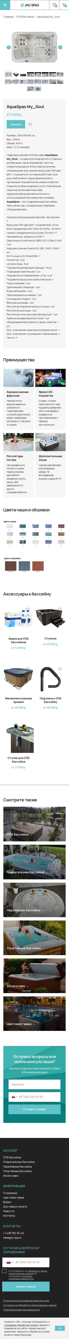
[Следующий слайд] (60, 47)
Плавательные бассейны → (27, 872)
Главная (8, 16)
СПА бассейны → (19, 834)
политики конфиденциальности (21, 1277)
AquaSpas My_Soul (48, 16)
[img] (5, 5)
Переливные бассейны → (25, 910)
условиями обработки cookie (21, 1325)
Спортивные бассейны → (26, 948)
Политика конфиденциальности (21, 1309)
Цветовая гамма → (21, 1024)
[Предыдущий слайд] (9, 47)
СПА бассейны (25, 16)
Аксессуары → (18, 986)
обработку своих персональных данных (28, 1272)
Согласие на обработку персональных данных (29, 1305)
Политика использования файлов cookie (26, 1300)
